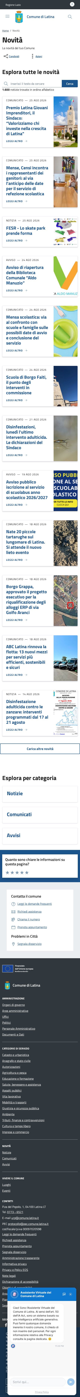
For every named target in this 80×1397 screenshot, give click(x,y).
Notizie (6, 1152)
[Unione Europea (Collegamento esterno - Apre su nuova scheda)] (40, 969)
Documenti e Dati (13, 1034)
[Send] (71, 1382)
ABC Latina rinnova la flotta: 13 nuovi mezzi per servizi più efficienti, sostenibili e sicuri (26, 657)
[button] (13, 4)
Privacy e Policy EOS (15, 1270)
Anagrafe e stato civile (16, 1061)
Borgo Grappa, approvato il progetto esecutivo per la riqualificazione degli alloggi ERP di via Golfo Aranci (26, 599)
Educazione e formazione (18, 1078)
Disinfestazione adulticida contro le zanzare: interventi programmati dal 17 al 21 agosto (27, 711)
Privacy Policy (42, 1392)
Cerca (69, 83)
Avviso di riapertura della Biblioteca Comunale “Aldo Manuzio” (25, 275)
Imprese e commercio (15, 1132)
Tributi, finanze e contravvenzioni (23, 1120)
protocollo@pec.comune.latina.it (28, 1224)
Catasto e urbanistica (15, 1055)
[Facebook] (6, 1325)
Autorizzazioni (11, 1066)
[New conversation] (64, 1294)
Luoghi (6, 1184)
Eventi (6, 1190)
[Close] (70, 1294)
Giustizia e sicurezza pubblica (20, 1108)
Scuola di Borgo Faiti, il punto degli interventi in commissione (26, 385)
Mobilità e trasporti (14, 1102)
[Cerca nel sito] (69, 16)
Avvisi (6, 1164)
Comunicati (9, 1158)
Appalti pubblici (12, 1090)
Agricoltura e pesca (14, 1072)
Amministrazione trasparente (20, 1258)
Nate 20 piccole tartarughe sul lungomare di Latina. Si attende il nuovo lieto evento (25, 542)
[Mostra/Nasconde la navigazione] (7, 16)
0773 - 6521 (15, 1212)
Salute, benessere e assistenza (21, 1084)
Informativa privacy (14, 1264)
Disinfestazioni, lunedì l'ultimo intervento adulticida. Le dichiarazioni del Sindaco (26, 437)
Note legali (9, 1275)
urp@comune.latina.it (25, 1218)
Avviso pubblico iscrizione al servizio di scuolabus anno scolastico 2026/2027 (27, 489)
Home (5, 30)
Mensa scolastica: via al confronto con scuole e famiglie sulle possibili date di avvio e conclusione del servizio (27, 330)
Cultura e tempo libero (16, 1126)
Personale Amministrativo (18, 1028)
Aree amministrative (15, 1010)
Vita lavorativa (11, 1096)
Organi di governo (13, 1005)
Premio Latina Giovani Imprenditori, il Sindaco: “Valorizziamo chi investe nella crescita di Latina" (27, 120)
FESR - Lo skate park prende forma (25, 230)
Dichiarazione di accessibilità (20, 1281)
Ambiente (8, 1114)
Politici (6, 1022)
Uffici (5, 1016)
